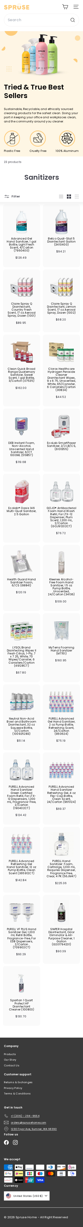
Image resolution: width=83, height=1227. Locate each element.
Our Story (10, 1060)
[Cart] (65, 7)
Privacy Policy (13, 1088)
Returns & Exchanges (18, 1082)
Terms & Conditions (17, 1093)
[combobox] (41, 20)
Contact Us (11, 1065)
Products (10, 1054)
